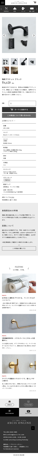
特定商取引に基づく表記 (9, 200)
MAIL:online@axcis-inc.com (13, 435)
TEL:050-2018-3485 (10, 432)
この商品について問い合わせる (19, 115)
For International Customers (11, 449)
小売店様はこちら (24, 447)
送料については (8, 197)
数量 (3, 103)
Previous (1, 9)
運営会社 (5, 444)
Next (37, 9)
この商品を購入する (19, 248)
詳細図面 (7, 180)
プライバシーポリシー (16, 444)
